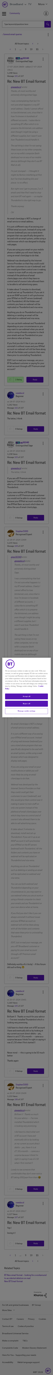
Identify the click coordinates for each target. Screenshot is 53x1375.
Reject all (26, 704)
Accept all (26, 696)
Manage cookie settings (26, 711)
